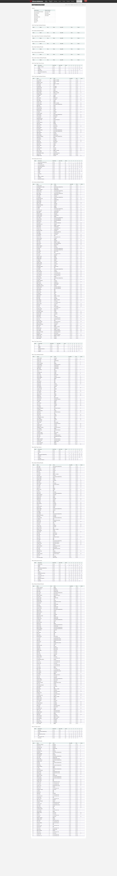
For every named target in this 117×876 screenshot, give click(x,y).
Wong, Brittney (39, 315)
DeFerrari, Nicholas (40, 770)
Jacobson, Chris (39, 618)
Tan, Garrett (38, 472)
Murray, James (39, 489)
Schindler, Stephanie (40, 280)
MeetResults (46, 1)
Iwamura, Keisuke (39, 766)
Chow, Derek (39, 522)
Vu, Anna (38, 96)
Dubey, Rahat (39, 396)
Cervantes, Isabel (39, 119)
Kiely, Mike (38, 690)
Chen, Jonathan (39, 369)
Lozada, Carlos (39, 526)
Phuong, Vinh (39, 713)
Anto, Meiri (38, 306)
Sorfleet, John (39, 360)
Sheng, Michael (39, 811)
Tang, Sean (38, 475)
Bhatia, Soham (39, 480)
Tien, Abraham (39, 391)
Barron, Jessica (39, 150)
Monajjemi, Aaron (39, 424)
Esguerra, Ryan (39, 780)
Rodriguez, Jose (39, 761)
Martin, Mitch (38, 591)
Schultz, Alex (39, 378)
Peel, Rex (38, 633)
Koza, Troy (38, 404)
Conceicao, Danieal (40, 433)
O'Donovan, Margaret (40, 136)
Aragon (54, 82)
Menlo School (40, 70)
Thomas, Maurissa (39, 122)
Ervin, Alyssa (39, 128)
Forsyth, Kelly (39, 206)
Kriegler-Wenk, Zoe (39, 224)
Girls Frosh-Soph (47, 11)
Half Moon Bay (40, 163)
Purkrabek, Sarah (39, 308)
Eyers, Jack (38, 701)
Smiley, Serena (39, 243)
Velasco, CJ (38, 488)
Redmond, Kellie (39, 190)
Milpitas (54, 96)
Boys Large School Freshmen (38, 11)
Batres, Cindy (39, 325)
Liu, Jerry (38, 437)
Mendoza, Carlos (39, 697)
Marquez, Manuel (39, 656)
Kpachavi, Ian (39, 520)
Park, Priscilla (39, 276)
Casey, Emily (38, 222)
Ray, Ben (38, 813)
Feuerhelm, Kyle (39, 588)
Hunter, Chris (39, 383)
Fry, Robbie (38, 706)
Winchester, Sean (39, 645)
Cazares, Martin (39, 476)
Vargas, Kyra (38, 244)
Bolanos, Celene (39, 90)
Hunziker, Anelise (39, 104)
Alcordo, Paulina (39, 312)
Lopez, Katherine (39, 274)
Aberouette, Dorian (39, 230)
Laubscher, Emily (39, 87)
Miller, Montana (39, 226)
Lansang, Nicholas (40, 410)
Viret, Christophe (39, 718)
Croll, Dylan (38, 638)
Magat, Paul (38, 705)
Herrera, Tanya (39, 320)
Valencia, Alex (39, 499)
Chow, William (39, 512)
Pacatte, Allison (39, 114)
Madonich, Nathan (39, 595)
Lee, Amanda (38, 293)
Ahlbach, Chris (39, 776)
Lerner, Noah (39, 441)
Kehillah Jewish (55, 154)
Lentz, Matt (38, 373)
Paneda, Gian (39, 497)
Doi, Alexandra (39, 86)
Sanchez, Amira (39, 247)
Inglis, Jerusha (39, 203)
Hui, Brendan (39, 382)
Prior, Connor (39, 596)
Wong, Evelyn (39, 316)
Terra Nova (55, 124)
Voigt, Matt (38, 651)
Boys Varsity (36, 15)
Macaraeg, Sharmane (40, 324)
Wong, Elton (38, 687)
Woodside (39, 168)
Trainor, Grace (39, 288)
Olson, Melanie (39, 330)
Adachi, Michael (39, 503)
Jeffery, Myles (39, 422)
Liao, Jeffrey (38, 539)
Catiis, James (39, 399)
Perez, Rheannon (39, 271)
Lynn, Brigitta (39, 95)
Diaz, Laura (38, 326)
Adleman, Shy (39, 154)
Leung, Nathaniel (39, 530)
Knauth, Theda (39, 270)
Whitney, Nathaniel (39, 628)
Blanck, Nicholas (39, 830)
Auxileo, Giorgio (39, 650)
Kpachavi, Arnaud (39, 601)
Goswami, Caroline (39, 321)
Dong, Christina (39, 115)
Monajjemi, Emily (39, 155)
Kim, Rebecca (39, 235)
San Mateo (39, 69)
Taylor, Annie (38, 212)
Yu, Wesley (38, 431)
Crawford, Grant (39, 543)
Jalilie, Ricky (38, 714)
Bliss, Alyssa (38, 297)
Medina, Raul (39, 623)
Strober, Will (38, 647)
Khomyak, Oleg (39, 807)
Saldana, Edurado (39, 753)
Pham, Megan (39, 100)
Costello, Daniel (39, 779)
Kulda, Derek (39, 829)
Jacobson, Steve (39, 365)
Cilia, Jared (38, 757)
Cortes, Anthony (39, 606)
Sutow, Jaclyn (39, 265)
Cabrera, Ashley (39, 124)
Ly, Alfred (38, 401)
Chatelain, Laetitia (39, 262)
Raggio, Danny (39, 610)
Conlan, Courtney (39, 238)
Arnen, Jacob (39, 502)
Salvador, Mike (39, 696)
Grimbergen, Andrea (40, 266)
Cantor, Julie (38, 99)
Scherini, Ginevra (39, 216)
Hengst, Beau (39, 681)
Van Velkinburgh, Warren (40, 659)
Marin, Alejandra (39, 211)
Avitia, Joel (38, 683)
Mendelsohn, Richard (40, 744)
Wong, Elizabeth (39, 289)
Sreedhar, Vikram (39, 440)
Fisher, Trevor (39, 525)
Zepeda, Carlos (39, 479)
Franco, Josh (39, 749)
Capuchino (55, 127)
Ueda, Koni (38, 140)
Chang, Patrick (39, 797)
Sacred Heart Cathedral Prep (57, 104)
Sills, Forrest (39, 799)
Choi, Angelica (39, 267)
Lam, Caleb (38, 485)
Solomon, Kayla (39, 145)
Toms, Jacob (39, 544)
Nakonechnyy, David (40, 615)
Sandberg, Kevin (39, 692)
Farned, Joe (38, 642)
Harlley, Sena (39, 137)
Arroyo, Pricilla (39, 329)
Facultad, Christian (39, 553)
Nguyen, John (39, 709)
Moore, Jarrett (39, 592)
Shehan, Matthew (39, 822)
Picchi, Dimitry (39, 748)
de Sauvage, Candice (40, 311)
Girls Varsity (47, 15)
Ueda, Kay (38, 719)
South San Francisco (56, 119)
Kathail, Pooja (39, 141)
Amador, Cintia (39, 83)
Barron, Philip (39, 632)
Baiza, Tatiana (39, 193)
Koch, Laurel (38, 131)
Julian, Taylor (39, 133)
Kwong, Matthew (39, 364)
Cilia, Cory (38, 604)
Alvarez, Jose (39, 654)
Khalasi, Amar (39, 498)
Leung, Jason (39, 674)
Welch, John (38, 547)
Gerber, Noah (39, 521)
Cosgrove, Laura (39, 256)
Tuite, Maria (38, 249)
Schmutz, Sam (39, 663)
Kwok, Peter (38, 549)
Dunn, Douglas (39, 723)
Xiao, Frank (38, 466)
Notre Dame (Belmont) (41, 166)
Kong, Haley (38, 298)
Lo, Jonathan (39, 406)
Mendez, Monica (39, 294)
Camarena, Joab (39, 747)
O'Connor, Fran (39, 229)
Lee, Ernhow (38, 673)
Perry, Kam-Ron (39, 470)
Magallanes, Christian (40, 427)
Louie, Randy (39, 513)
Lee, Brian (38, 816)
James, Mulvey (39, 686)
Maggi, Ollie (38, 105)
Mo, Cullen (38, 548)
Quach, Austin (39, 624)
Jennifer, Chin (39, 81)
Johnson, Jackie (39, 303)
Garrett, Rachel (39, 239)
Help (85, 2)
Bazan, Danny (39, 688)
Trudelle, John (39, 781)
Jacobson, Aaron (39, 506)
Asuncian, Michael (39, 494)
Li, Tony (38, 631)
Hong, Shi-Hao (39, 771)
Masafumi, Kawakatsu (40, 515)
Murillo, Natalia (39, 338)
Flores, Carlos (39, 609)
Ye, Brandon (38, 511)
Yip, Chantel (38, 252)
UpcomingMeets (50, 1)
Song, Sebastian (39, 754)
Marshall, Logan (39, 597)
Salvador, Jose (39, 529)
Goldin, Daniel (39, 613)
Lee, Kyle (38, 802)
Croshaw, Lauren (39, 185)
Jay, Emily (38, 208)
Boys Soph (36, 14)
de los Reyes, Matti (39, 557)
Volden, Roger (39, 531)
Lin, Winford (39, 409)
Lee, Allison (38, 207)
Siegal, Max (38, 793)
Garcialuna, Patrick (40, 808)
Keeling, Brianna (39, 110)
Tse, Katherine (39, 197)
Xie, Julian (38, 763)
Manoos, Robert (39, 627)
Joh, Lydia (38, 146)
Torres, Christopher (40, 442)
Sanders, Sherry (39, 257)
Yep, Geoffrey (39, 756)
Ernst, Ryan (38, 467)
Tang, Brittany (39, 261)
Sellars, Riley (39, 493)
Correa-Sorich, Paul (40, 695)
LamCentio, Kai (39, 220)
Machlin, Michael (39, 636)
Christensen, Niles (39, 432)
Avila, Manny (38, 605)
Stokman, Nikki (39, 202)
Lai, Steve (38, 790)
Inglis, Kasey (38, 240)
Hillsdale (54, 123)
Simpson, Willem (39, 508)
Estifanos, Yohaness (40, 587)
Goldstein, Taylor (39, 101)
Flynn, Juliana (39, 217)
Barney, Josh (39, 507)
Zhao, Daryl (38, 481)
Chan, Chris (38, 806)
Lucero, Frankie (39, 655)
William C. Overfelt (40, 66)
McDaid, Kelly (39, 281)
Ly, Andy (38, 767)
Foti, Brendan (39, 619)
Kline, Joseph (39, 668)
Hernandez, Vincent (40, 789)
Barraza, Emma (39, 109)
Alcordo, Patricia (39, 127)
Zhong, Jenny (39, 290)
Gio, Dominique (39, 234)
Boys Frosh (36, 18)
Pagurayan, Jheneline (40, 331)
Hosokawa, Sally (39, 108)
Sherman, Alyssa (39, 91)
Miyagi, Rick (39, 395)
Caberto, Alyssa (39, 142)
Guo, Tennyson (39, 387)
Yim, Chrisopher (39, 700)
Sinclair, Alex (39, 752)
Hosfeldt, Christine (39, 215)
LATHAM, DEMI (39, 258)
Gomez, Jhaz (39, 390)
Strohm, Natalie (39, 194)
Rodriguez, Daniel (39, 722)
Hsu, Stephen (39, 418)
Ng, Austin (38, 762)
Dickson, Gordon (39, 622)
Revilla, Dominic (39, 678)
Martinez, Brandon (39, 817)
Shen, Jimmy (39, 392)
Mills (54, 146)
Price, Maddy (39, 188)
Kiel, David (38, 535)
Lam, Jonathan (39, 428)
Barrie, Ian (38, 471)
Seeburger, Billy (39, 600)
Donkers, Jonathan (40, 363)
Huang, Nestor (39, 826)
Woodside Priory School (57, 436)
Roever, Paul (39, 374)
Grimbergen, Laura (39, 284)
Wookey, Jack (39, 772)
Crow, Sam (38, 552)
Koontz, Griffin (39, 758)
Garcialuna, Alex (39, 372)
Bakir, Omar (38, 691)
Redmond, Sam (39, 397)
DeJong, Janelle (39, 151)
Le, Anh (38, 423)
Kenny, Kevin (39, 413)
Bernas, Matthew (39, 377)
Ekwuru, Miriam (39, 92)
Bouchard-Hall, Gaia (40, 198)
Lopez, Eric (38, 677)
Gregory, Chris (39, 785)
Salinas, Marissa (39, 132)
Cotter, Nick (38, 646)
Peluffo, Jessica (39, 221)
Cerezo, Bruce (39, 641)
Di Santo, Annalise (39, 113)
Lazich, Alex (39, 405)
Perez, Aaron (39, 400)
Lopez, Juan (38, 710)
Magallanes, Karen (39, 334)
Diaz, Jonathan (39, 672)
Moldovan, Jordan (39, 775)
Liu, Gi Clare (38, 279)
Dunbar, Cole (39, 415)
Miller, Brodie (39, 368)
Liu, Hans (38, 490)
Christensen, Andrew (40, 682)
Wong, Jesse (39, 614)
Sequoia (39, 171)
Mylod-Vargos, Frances (40, 285)
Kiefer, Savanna (39, 106)
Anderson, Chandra (39, 189)
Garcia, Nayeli (39, 225)
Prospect (39, 73)
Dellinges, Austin (39, 812)
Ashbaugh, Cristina (39, 82)
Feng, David (38, 516)
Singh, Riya (38, 123)
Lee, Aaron (38, 540)
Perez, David (39, 484)
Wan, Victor (38, 436)
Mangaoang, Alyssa (40, 118)
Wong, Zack (38, 538)
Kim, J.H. (38, 556)
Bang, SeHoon (39, 381)
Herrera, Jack (39, 359)
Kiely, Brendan (39, 386)
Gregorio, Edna (39, 335)
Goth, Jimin (38, 149)
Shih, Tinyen (38, 534)
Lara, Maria (38, 248)
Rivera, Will (38, 414)
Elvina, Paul (38, 820)
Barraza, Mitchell (39, 419)
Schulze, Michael (39, 715)
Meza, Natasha (39, 299)
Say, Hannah (38, 231)
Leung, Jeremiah (39, 517)
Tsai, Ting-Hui (39, 704)
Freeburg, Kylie (39, 199)
